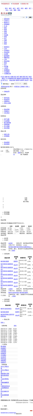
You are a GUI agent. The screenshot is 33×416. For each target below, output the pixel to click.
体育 (18, 8)
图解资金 (6, 57)
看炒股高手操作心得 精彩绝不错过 (8, 412)
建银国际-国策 (5, 373)
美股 (5, 33)
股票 (5, 29)
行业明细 (6, 121)
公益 (11, 10)
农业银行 (3, 348)
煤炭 (30, 76)
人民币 (6, 68)
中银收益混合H (5, 386)
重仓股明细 (7, 122)
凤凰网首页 (6, 3)
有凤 (5, 406)
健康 (26, 8)
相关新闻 (6, 144)
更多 (15, 325)
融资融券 (6, 55)
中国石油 (16, 86)
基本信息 (6, 97)
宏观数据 (6, 70)
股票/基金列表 (5, 86)
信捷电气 (3, 362)
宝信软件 (3, 357)
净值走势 (6, 91)
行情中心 (6, 20)
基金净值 (6, 61)
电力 (9, 76)
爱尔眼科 (3, 346)
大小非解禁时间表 (11, 78)
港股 (5, 31)
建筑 (21, 76)
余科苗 (10, 243)
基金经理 (6, 99)
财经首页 (6, 19)
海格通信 (3, 360)
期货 (5, 43)
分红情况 (6, 113)
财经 (10, 8)
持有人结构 (7, 103)
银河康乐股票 (12, 247)
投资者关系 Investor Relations (19, 400)
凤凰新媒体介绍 (5, 400)
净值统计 (6, 111)
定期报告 (6, 136)
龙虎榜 (6, 54)
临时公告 (6, 134)
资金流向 (6, 52)
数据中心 (6, 22)
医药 (24, 76)
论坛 (7, 10)
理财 (5, 40)
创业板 (6, 35)
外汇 (5, 38)
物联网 (19, 78)
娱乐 (14, 8)
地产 (18, 76)
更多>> (28, 86)
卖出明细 (6, 128)
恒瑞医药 (3, 353)
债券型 (22, 80)
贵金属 (6, 66)
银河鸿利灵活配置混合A (24, 247)
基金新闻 (6, 142)
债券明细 (6, 124)
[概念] (3, 78)
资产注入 (5, 80)
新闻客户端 (25, 3)
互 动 (5, 26)
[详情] (13, 250)
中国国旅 (3, 350)
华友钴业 (3, 359)
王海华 (10, 289)
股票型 (18, 80)
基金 (5, 42)
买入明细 (6, 126)
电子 (27, 76)
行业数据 (6, 71)
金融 (6, 76)
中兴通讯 (3, 355)
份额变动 (6, 101)
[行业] (2, 76)
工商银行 (22, 86)
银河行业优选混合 (13, 292)
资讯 (6, 8)
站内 (24, 17)
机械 (12, 76)
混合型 (27, 80)
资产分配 (6, 119)
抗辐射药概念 (25, 78)
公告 (5, 59)
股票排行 (6, 47)
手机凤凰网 (15, 3)
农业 (15, 76)
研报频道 (6, 24)
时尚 (22, 8)
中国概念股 (7, 73)
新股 (5, 36)
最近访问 (19, 413)
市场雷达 (6, 50)
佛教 (15, 10)
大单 (5, 48)
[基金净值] (12, 80)
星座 (19, 10)
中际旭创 (3, 351)
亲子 (30, 8)
